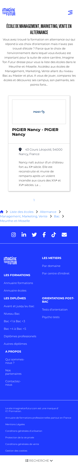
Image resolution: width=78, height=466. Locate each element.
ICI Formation (13, 411)
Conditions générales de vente (22, 444)
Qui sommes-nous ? (14, 361)
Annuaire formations (18, 283)
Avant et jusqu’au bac (19, 306)
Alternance (48, 212)
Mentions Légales (15, 424)
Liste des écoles (22, 212)
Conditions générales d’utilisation (23, 430)
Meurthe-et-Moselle (15, 221)
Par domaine (51, 266)
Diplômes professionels (20, 336)
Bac (57, 216)
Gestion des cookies (16, 450)
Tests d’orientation (55, 309)
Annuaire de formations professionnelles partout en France (38, 417)
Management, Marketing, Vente (24, 216)
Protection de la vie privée (19, 437)
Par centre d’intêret (55, 273)
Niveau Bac (12, 313)
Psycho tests (50, 317)
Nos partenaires (13, 372)
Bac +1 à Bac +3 (14, 321)
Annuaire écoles (15, 290)
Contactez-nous (13, 382)
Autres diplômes (15, 344)
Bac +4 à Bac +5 (15, 328)
